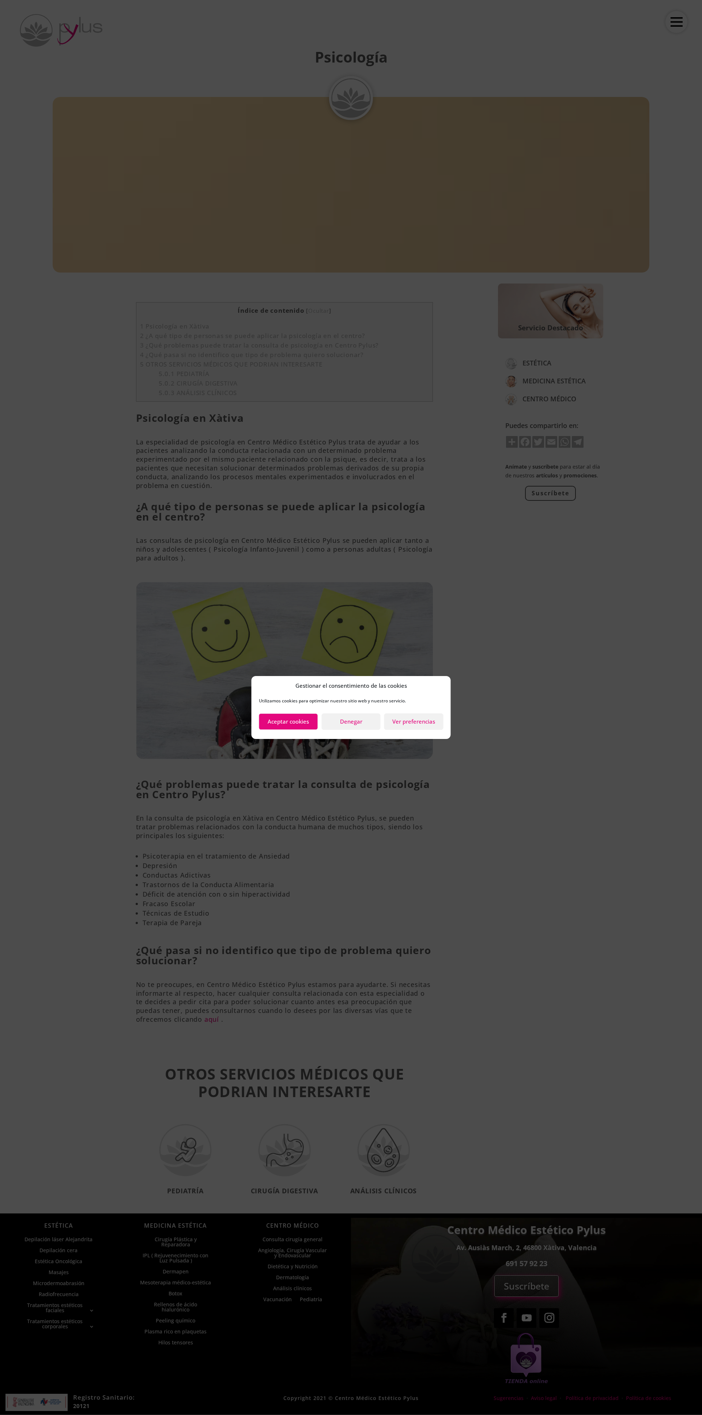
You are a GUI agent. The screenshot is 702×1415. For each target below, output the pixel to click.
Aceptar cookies (288, 721)
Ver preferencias (413, 721)
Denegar (351, 721)
